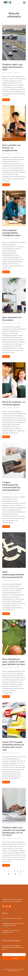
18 (15, 874)
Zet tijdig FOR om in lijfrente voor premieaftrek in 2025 (11, 931)
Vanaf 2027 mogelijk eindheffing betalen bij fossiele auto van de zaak (13, 746)
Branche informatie (7, 73)
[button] (24, 2)
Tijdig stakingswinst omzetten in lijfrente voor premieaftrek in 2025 (13, 924)
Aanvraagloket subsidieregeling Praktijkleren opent (11, 233)
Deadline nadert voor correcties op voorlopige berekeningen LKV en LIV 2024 (13, 831)
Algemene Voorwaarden (14, 970)
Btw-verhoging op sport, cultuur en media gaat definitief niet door (13, 662)
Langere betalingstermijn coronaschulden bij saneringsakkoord (11, 486)
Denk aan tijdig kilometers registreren (12, 918)
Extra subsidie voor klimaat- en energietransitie (11, 148)
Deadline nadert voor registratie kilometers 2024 (12, 67)
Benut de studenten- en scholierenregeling (13, 403)
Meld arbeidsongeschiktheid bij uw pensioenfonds (13, 574)
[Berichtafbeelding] (14, 42)
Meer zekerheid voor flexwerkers (12, 318)
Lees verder (6, 99)
